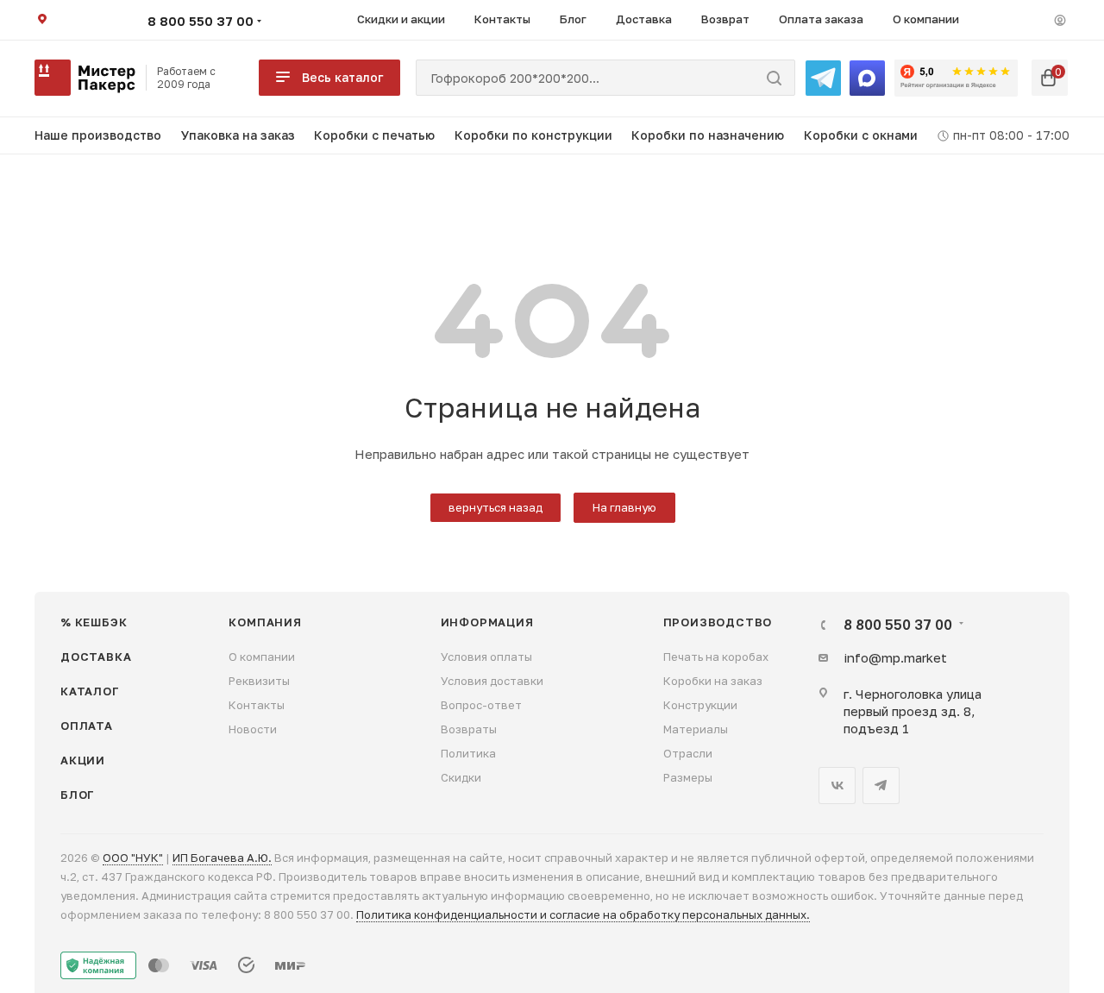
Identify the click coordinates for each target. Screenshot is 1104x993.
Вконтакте (837, 785)
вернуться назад (495, 507)
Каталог (90, 691)
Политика (468, 753)
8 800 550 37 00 (200, 20)
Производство (718, 622)
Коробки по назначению (707, 135)
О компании (262, 656)
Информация (487, 622)
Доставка (95, 656)
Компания (265, 622)
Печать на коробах (715, 656)
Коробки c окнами (861, 135)
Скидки (461, 777)
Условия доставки (492, 681)
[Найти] (774, 78)
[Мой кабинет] (1060, 19)
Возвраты (469, 729)
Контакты (257, 705)
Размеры (687, 777)
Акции (82, 760)
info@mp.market (895, 657)
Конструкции (700, 705)
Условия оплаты (486, 656)
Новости (253, 729)
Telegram (881, 785)
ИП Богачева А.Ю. (222, 857)
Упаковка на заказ (238, 135)
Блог (77, 794)
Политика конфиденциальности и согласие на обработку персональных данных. (583, 914)
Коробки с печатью (374, 135)
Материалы (695, 729)
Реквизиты (259, 681)
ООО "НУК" (133, 857)
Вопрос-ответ (481, 705)
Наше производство (97, 135)
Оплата (86, 725)
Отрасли (687, 753)
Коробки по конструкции (533, 135)
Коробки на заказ (712, 681)
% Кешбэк (93, 622)
